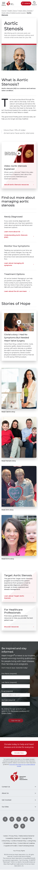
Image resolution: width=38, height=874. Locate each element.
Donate (27, 3)
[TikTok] (25, 819)
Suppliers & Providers (10, 845)
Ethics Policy (6, 841)
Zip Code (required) (8, 700)
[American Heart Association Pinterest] (22, 826)
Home (4, 11)
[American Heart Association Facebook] (5, 819)
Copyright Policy (27, 838)
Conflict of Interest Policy (18, 841)
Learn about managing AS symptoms (14, 264)
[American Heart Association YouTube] (32, 819)
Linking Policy (32, 841)
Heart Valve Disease (25, 11)
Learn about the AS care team (15, 291)
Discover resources (11, 627)
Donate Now (19, 753)
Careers (5, 836)
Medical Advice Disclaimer (26, 836)
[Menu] (4, 3)
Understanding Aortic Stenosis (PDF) (15, 236)
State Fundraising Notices (26, 845)
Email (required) (7, 691)
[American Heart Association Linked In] (16, 826)
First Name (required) (9, 673)
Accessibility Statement (13, 838)
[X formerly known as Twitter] (18, 819)
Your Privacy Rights (19, 850)
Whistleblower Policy (10, 843)
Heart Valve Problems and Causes (14, 13)
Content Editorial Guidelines (26, 843)
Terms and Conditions (18, 711)
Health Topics (12, 11)
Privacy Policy (6, 713)
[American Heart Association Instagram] (11, 819)
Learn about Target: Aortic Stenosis (14, 597)
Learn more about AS (12, 232)
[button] (19, 153)
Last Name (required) (9, 682)
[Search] (34, 2)
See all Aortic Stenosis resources (16, 185)
